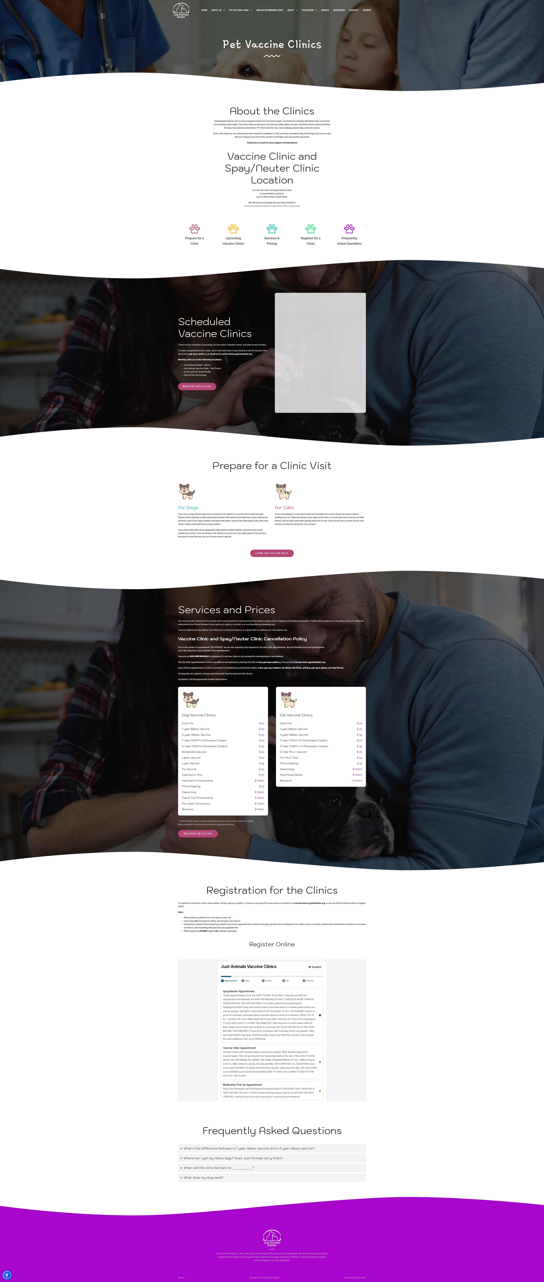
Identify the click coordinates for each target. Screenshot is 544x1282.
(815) (186, 354)
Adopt (290, 10)
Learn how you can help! (272, 553)
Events (325, 10)
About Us (217, 10)
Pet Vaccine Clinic (239, 10)
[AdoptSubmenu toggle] (297, 10)
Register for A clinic (197, 386)
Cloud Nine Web (359, 1278)
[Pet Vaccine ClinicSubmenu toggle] (251, 10)
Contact (354, 10)
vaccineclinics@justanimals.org (219, 824)
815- (226, 903)
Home (204, 10)
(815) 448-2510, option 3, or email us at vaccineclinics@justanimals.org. (242, 624)
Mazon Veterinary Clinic (270, 10)
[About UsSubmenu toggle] (224, 10)
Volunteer (308, 10)
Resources (339, 10)
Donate (367, 10)
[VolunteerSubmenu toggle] (316, 10)
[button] (272, 1148)
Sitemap (181, 1278)
